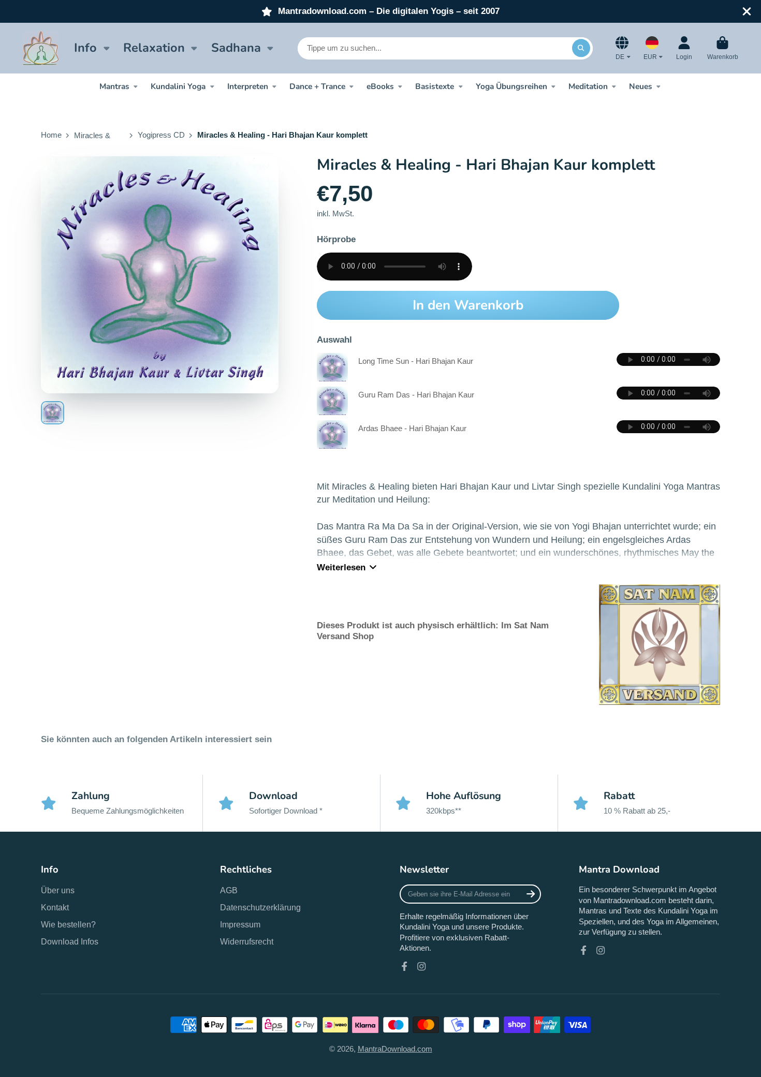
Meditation (588, 86)
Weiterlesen (341, 567)
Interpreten (247, 86)
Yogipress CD (161, 135)
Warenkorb (722, 48)
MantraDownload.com (395, 1049)
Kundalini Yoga (178, 86)
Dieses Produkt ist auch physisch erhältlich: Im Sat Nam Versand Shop (433, 631)
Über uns (58, 890)
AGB (229, 890)
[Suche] (581, 48)
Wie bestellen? (68, 924)
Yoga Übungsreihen (511, 86)
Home (51, 135)
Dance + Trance (317, 86)
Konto (684, 48)
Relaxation (154, 47)
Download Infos (69, 941)
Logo (41, 48)
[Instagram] (421, 966)
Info (85, 47)
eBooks (380, 86)
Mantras (114, 86)
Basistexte (434, 86)
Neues (640, 86)
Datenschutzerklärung (260, 907)
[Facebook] (404, 966)
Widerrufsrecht (246, 941)
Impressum (240, 924)
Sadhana (236, 47)
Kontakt (55, 907)
